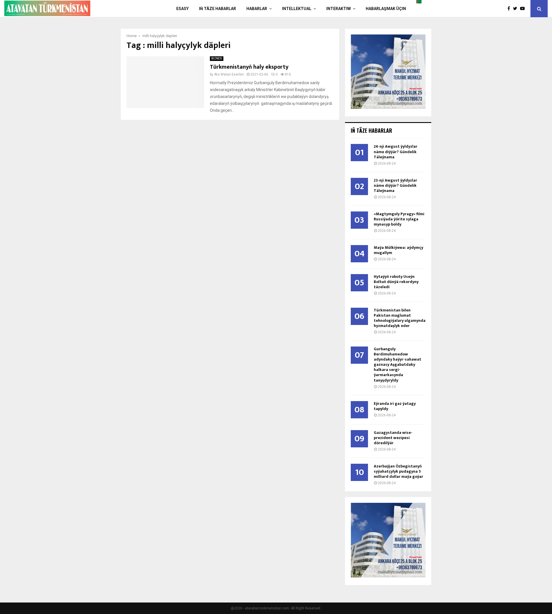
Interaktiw (338, 8)
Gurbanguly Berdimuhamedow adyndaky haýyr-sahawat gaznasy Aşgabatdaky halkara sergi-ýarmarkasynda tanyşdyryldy (397, 364)
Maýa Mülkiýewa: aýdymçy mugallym (398, 250)
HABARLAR (256, 8)
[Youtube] (524, 8)
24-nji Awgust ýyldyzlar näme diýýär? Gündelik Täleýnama (395, 151)
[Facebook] (510, 8)
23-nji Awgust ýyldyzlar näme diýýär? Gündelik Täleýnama (395, 185)
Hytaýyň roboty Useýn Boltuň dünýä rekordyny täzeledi (396, 281)
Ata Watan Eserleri (229, 74)
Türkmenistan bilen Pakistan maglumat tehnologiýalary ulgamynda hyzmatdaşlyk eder (399, 318)
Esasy (182, 8)
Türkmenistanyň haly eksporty (249, 67)
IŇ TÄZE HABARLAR (217, 8)
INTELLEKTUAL (296, 8)
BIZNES (216, 58)
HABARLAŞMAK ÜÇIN (386, 8)
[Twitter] (516, 8)
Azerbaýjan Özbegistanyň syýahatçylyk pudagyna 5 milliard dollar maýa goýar (398, 471)
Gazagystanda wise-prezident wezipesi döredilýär (393, 437)
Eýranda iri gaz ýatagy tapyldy (395, 406)
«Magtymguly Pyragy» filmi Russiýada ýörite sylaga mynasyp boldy (399, 219)
